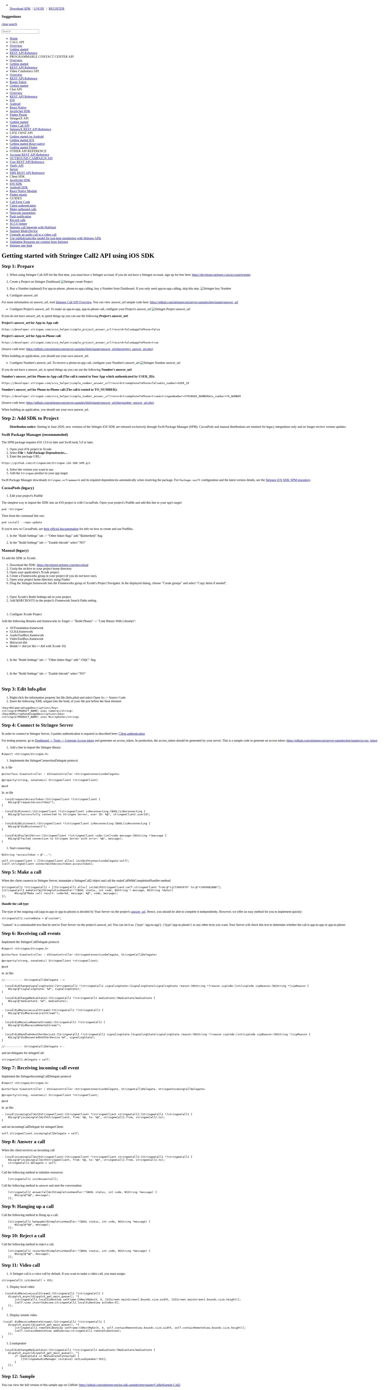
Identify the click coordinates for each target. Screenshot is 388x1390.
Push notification (20, 216)
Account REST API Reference (29, 154)
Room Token (18, 82)
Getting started (19, 49)
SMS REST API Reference (27, 173)
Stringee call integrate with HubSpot (33, 227)
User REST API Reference (27, 162)
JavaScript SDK (20, 111)
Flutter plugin (18, 194)
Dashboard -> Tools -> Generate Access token (64, 740)
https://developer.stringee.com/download (62, 565)
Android (15, 104)
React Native (18, 107)
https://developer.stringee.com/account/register (221, 274)
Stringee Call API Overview (74, 302)
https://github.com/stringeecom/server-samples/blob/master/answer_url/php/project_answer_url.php (89, 349)
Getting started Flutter (23, 147)
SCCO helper (18, 223)
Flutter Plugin (18, 114)
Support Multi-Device (24, 231)
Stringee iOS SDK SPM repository (288, 480)
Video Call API (19, 125)
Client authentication (23, 205)
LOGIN (39, 8)
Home (14, 38)
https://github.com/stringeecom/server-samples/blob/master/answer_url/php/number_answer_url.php (89, 402)
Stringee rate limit (21, 245)
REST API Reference (23, 53)
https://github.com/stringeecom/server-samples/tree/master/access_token (332, 740)
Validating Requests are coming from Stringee (39, 242)
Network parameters (23, 213)
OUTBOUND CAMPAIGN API (31, 158)
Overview (16, 45)
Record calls (17, 220)
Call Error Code (20, 202)
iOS (12, 100)
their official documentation (61, 529)
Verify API (16, 165)
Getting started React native (27, 143)
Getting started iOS (22, 140)
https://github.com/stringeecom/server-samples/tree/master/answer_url (194, 302)
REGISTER (56, 8)
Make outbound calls (23, 209)
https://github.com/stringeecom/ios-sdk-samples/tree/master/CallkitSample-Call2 (129, 1385)
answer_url (138, 911)
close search (9, 24)
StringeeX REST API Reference (30, 129)
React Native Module (23, 191)
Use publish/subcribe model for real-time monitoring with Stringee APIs (55, 238)
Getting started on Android (27, 136)
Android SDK (19, 187)
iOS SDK (16, 183)
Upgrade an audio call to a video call (33, 234)
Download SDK (20, 8)
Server (14, 169)
